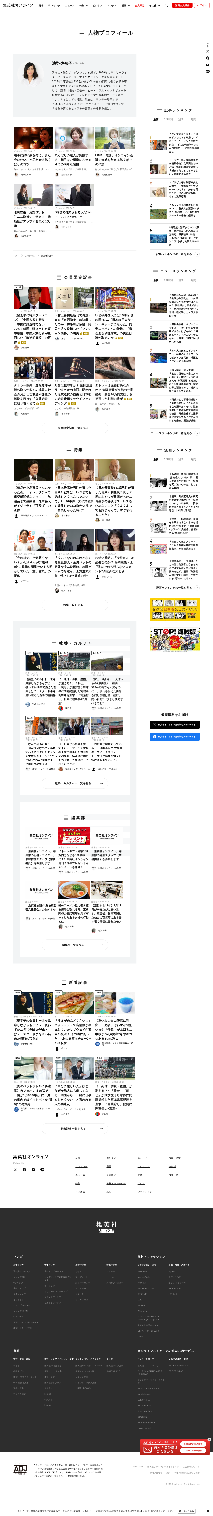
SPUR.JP (142, 1294)
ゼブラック (18, 1300)
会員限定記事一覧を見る (73, 427)
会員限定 (140, 5)
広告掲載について (191, 1467)
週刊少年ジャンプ (21, 1271)
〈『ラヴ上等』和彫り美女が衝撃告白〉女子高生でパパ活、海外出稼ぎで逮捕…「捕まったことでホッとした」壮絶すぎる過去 (183, 167)
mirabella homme (146, 1422)
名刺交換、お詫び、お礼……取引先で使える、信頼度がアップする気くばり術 (32, 219)
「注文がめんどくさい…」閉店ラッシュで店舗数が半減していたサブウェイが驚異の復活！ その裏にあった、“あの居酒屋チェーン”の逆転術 (73, 1032)
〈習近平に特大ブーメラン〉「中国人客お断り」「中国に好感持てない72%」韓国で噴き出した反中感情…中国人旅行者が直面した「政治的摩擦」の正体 (32, 329)
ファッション (145, 1192)
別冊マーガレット (83, 1283)
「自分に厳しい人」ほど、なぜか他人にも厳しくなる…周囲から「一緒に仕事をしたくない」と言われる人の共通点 (73, 1095)
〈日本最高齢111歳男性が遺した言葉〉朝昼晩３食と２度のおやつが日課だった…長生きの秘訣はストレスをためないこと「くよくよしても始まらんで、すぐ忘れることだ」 (114, 501)
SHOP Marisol (145, 1405)
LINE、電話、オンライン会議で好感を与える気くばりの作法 (114, 160)
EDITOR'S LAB (176, 1371)
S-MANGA (18, 1317)
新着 (41, 5)
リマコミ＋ (80, 1294)
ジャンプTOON (20, 1311)
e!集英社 (48, 1399)
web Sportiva (175, 1288)
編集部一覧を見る (73, 945)
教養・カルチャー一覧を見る (73, 783)
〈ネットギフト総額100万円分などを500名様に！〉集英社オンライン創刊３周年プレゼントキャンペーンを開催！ (73, 859)
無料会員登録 (182, 5)
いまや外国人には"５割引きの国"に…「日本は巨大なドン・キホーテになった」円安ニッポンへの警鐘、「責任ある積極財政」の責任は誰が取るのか (114, 326)
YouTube (208, 65)
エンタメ (112, 5)
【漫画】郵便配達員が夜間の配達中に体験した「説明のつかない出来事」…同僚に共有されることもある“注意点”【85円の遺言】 (184, 503)
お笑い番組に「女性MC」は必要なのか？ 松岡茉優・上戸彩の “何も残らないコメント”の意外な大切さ (114, 564)
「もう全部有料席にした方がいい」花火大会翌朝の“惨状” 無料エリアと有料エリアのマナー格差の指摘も (184, 210)
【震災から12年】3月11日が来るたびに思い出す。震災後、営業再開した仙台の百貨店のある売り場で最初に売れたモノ (106, 913)
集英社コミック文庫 (22, 1328)
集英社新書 (49, 1377)
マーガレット (81, 1277)
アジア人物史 (19, 1394)
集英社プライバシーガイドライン (163, 1467)
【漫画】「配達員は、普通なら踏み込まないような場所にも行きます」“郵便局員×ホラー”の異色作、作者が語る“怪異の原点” (184, 526)
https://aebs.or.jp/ (76, 1476)
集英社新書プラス (52, 1382)
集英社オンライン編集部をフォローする (177, 724)
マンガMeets (81, 1300)
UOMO (141, 1337)
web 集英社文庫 (20, 1382)
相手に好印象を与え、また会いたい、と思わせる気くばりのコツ (32, 160)
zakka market (144, 1428)
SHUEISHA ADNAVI (178, 1366)
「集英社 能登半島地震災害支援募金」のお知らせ (40, 907)
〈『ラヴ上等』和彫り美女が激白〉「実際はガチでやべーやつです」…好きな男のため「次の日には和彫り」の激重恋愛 (183, 189)
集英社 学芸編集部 (53, 1366)
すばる (16, 1366)
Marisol (141, 1305)
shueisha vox (144, 1394)
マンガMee (80, 1288)
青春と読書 (18, 1388)
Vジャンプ (18, 1283)
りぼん (78, 1271)
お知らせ (173, 1175)
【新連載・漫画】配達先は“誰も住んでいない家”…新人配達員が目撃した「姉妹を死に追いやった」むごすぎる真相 (183, 481)
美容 (140, 1175)
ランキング (54, 5)
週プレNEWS (175, 1277)
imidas (47, 1405)
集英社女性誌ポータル (148, 1325)
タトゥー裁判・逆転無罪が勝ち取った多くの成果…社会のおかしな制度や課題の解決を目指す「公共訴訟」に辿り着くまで (32, 394)
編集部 (28, 847)
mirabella (142, 1417)
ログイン (202, 5)
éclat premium (145, 1411)
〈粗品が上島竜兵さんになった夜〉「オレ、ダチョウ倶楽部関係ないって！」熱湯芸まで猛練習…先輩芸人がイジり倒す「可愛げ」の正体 (32, 499)
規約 (168, 1473)
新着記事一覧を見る (73, 1128)
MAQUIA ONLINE (146, 1288)
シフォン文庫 (81, 1377)
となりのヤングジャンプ (56, 1291)
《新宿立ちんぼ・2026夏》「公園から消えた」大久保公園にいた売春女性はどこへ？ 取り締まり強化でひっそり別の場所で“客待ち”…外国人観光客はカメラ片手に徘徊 (184, 305)
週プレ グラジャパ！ (178, 1283)
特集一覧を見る (73, 604)
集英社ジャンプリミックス (25, 1322)
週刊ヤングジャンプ (53, 1271)
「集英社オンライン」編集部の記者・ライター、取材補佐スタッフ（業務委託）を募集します (40, 857)
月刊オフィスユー (114, 1283)
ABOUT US (137, 1467)
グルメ (141, 1183)
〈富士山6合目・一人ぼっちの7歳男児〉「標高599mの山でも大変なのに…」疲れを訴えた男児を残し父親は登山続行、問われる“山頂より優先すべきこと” (107, 691)
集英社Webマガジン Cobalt (88, 1366)
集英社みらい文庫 (114, 1366)
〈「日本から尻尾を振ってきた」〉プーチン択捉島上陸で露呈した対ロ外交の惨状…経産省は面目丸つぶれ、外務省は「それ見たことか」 (73, 754)
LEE (140, 1300)
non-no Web (144, 1277)
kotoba (47, 1394)
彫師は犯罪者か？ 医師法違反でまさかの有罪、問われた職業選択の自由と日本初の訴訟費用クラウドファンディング (74, 394)
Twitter (208, 51)
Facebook (208, 58)
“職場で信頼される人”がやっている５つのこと (73, 215)
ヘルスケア (144, 1166)
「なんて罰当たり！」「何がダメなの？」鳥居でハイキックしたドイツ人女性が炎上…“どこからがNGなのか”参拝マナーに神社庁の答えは (41, 754)
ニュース (70, 5)
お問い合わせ (156, 1473)
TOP (15, 255)
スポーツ (142, 1158)
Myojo (172, 1271)
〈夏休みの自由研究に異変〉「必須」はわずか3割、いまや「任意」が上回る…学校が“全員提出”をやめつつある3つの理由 (114, 1029)
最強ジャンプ (19, 1288)
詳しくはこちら (186, 1511)
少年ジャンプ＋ (20, 1294)
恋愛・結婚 (175, 1158)
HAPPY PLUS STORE (148, 1388)
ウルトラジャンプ (52, 1303)
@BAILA (142, 1283)
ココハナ (110, 1277)
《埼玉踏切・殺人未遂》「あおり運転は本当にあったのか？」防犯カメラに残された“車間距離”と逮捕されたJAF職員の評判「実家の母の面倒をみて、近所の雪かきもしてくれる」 (183, 380)
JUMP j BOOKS (83, 1388)
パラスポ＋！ (175, 1294)
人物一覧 (30, 255)
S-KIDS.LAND (113, 1371)
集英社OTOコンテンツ (148, 1366)
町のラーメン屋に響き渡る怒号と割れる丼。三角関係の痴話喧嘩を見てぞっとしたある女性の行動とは (73, 913)
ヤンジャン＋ (50, 1286)
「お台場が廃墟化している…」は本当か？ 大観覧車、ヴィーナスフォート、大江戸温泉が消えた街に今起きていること (106, 752)
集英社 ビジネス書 (53, 1371)
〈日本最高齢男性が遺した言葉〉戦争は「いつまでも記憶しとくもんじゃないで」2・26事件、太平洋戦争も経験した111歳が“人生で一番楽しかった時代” (74, 499)
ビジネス (98, 5)
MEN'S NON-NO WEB (148, 1331)
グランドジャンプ (52, 1297)
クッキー (110, 1271)
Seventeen (143, 1271)
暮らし (98, 484)
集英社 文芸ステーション (25, 1377)
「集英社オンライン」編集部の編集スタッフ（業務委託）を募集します (106, 855)
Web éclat (142, 1311)
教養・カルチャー (63, 311)
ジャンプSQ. (19, 1277)
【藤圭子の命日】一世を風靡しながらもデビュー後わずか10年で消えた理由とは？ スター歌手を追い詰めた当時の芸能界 (40, 687)
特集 (77, 1183)
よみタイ (48, 1388)
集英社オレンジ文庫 (84, 1371)
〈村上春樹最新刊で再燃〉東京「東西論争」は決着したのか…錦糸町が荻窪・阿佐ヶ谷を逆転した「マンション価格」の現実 (73, 324)
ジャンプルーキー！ (22, 1305)
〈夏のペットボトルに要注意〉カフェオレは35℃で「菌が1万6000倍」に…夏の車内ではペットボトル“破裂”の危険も (33, 1095)
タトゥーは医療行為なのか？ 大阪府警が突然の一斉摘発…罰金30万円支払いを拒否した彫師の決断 (114, 392)
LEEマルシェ (144, 1400)
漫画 (108, 1166)
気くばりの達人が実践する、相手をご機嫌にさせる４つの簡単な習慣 (73, 160)
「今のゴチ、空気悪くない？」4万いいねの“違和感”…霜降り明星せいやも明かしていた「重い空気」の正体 (33, 566)
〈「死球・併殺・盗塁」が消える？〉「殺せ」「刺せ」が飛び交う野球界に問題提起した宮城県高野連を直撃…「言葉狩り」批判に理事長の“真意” (73, 691)
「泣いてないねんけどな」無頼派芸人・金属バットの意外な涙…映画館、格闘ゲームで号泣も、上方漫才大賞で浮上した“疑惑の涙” (73, 566)
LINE (208, 71)
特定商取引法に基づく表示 (187, 1473)
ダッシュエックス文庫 (85, 1382)
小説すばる (18, 1371)
